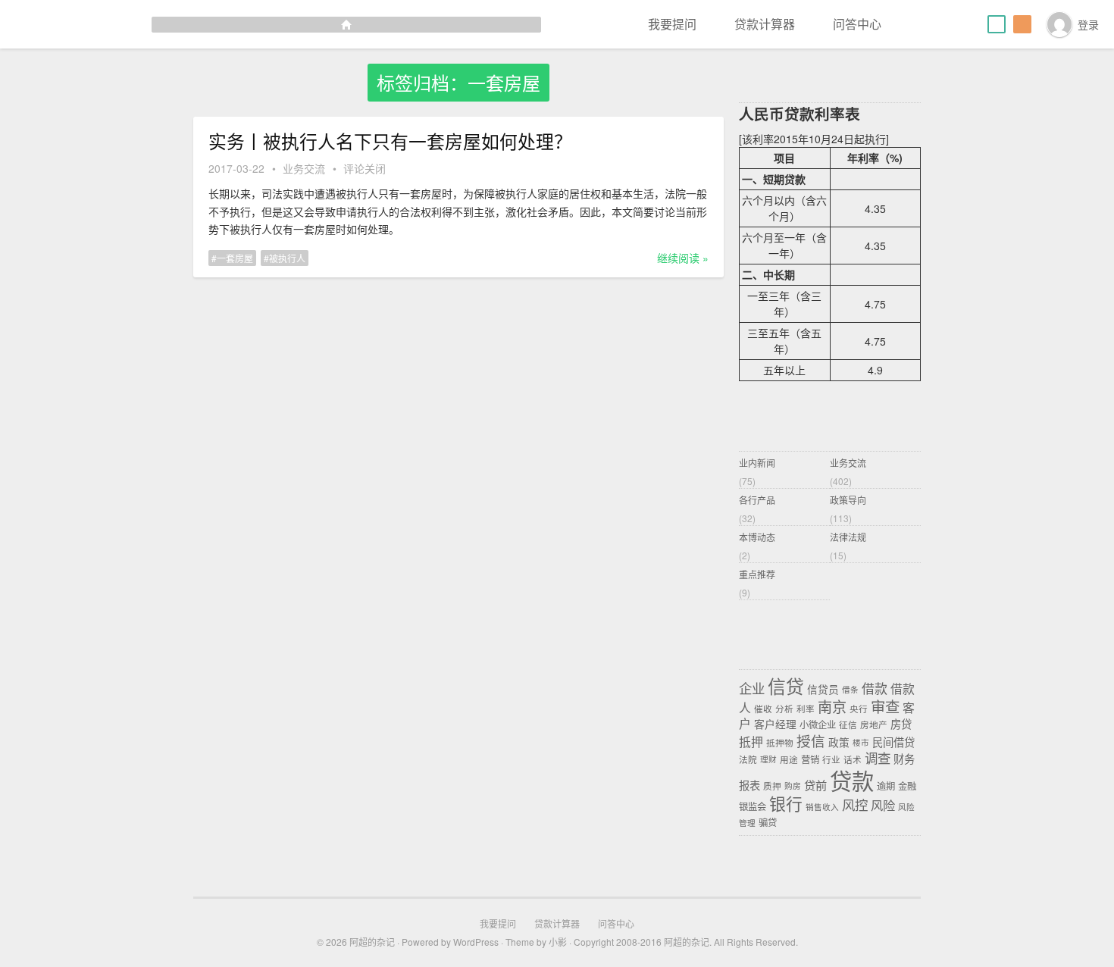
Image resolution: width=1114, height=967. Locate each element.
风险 (883, 805)
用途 (789, 759)
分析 (784, 709)
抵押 (751, 741)
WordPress (476, 941)
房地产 (873, 724)
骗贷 (768, 822)
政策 (839, 742)
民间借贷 (893, 742)
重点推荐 (757, 574)
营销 (810, 759)
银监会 (752, 806)
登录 (1088, 24)
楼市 (861, 743)
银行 (786, 803)
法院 (748, 759)
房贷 (901, 723)
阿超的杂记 (372, 941)
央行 (859, 709)
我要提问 (672, 24)
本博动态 (757, 536)
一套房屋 (235, 258)
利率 (805, 709)
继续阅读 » (683, 257)
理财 (768, 759)
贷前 (815, 784)
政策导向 (848, 499)
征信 (848, 724)
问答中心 (857, 24)
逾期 (886, 786)
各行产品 (757, 499)
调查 (877, 757)
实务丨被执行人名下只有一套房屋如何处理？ (390, 141)
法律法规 (848, 536)
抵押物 (779, 743)
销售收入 (822, 806)
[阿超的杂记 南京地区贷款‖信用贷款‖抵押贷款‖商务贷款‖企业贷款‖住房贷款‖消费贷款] (270, 24)
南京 (832, 706)
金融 (907, 786)
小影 (558, 941)
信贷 (786, 686)
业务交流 (304, 168)
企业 (752, 687)
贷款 (852, 780)
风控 (855, 804)
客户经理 (775, 723)
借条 (850, 690)
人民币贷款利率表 (799, 113)
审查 (885, 706)
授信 (810, 740)
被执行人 (287, 258)
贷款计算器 (764, 24)
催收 (763, 709)
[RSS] (1022, 24)
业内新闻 (757, 462)
